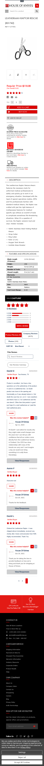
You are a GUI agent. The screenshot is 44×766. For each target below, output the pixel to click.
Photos (13, 341)
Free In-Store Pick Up (13, 629)
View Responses (22, 461)
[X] (25, 736)
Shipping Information (13, 649)
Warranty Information (13, 659)
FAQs (7, 672)
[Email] (12, 97)
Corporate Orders (11, 665)
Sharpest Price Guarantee (14, 656)
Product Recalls (11, 669)
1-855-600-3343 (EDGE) (17, 632)
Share (11, 413)
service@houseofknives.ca (17, 635)
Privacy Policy (25, 747)
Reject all (22, 757)
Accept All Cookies (22, 762)
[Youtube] (28, 736)
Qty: (8, 102)
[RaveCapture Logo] (14, 298)
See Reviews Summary (18, 365)
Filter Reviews (12, 352)
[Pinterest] (32, 736)
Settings (22, 752)
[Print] (16, 97)
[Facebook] (8, 97)
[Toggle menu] (7, 11)
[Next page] (26, 580)
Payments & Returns (13, 653)
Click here (20, 137)
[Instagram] (21, 736)
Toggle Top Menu (22, 1)
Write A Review (22, 326)
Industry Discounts (12, 662)
